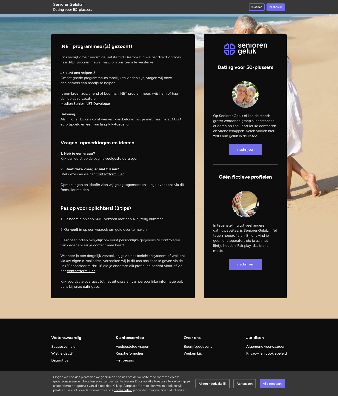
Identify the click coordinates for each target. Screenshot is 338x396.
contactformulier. (81, 271)
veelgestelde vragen (121, 158)
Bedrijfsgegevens (198, 346)
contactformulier (110, 174)
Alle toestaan (272, 384)
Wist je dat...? (62, 353)
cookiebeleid (123, 390)
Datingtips (59, 360)
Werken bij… (193, 353)
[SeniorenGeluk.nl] (245, 49)
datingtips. (91, 286)
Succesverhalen (64, 346)
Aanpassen (245, 384)
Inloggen (256, 7)
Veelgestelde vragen (132, 346)
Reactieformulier (129, 353)
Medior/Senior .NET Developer (85, 103)
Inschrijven (276, 7)
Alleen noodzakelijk (212, 384)
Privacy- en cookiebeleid (266, 353)
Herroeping (125, 360)
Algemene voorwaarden (265, 346)
